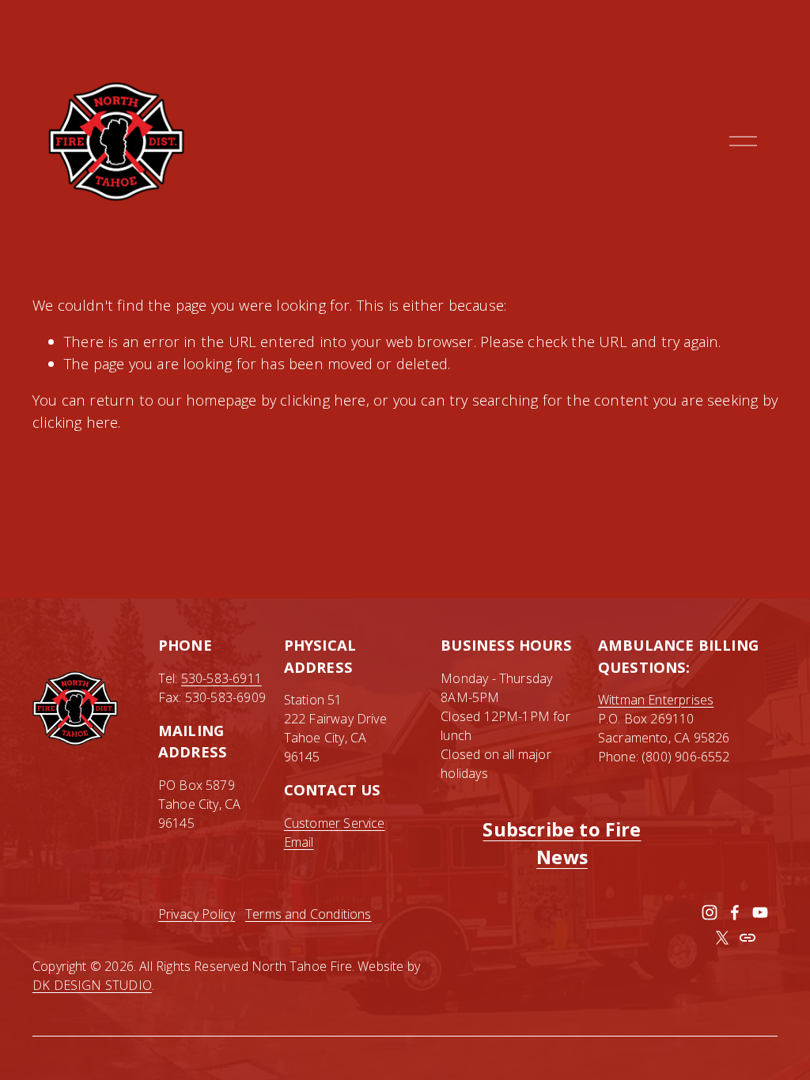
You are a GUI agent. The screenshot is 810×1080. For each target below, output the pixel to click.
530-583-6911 (221, 678)
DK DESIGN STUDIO (92, 985)
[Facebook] (735, 912)
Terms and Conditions (308, 914)
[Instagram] (709, 912)
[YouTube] (760, 912)
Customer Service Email (334, 832)
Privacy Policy (197, 914)
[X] (722, 938)
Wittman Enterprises (656, 699)
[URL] (747, 938)
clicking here (322, 400)
